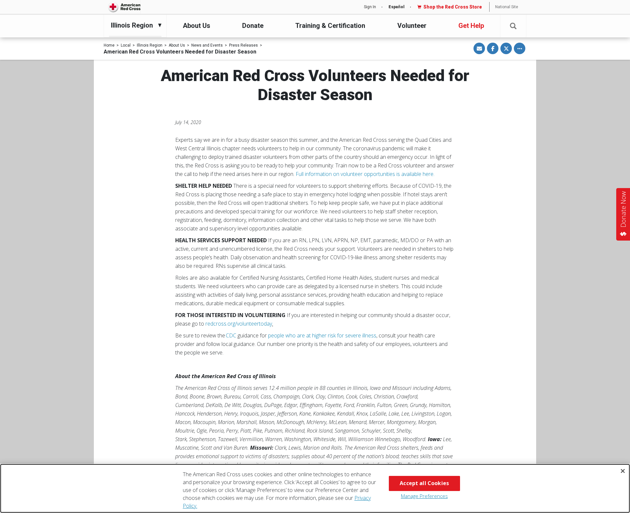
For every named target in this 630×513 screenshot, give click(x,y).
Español (396, 7)
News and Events (207, 45)
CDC (231, 335)
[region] (315, 488)
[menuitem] (133, 25)
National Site (506, 7)
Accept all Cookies (424, 483)
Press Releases (243, 45)
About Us (196, 26)
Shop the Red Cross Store (452, 7)
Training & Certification (330, 26)
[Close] (623, 471)
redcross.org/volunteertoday (238, 323)
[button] (513, 26)
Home (109, 45)
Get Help (471, 26)
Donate (252, 26)
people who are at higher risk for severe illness (322, 335)
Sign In (370, 7)
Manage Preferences (424, 496)
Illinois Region (149, 45)
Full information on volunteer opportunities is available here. (366, 174)
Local (126, 45)
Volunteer (412, 26)
